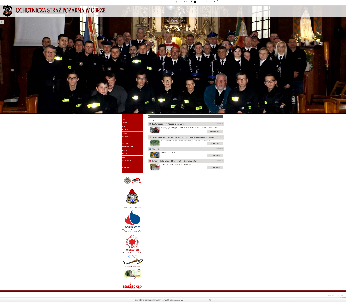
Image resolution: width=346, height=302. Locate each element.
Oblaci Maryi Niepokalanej (132, 266)
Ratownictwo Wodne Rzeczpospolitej (132, 252)
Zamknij (210, 300)
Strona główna (154, 117)
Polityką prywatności (168, 299)
